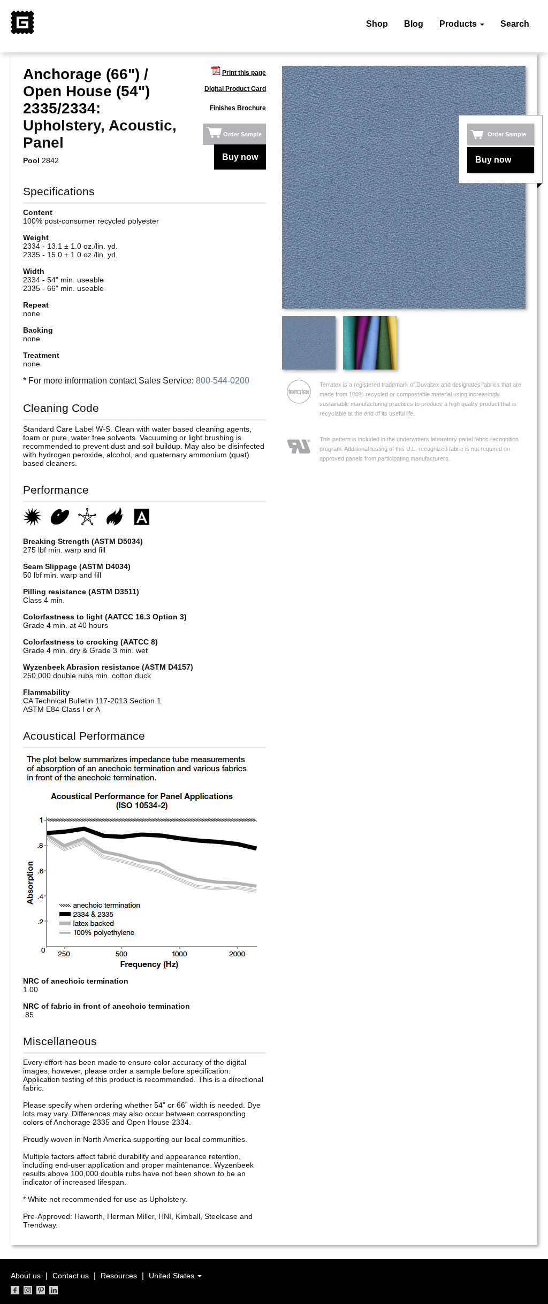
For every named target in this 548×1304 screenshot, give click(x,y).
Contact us (70, 1275)
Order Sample (242, 134)
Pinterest (40, 1290)
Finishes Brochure (238, 108)
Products (459, 23)
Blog (413, 23)
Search (514, 23)
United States (172, 1275)
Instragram (28, 1290)
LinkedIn (53, 1290)
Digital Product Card (235, 89)
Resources (119, 1275)
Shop (377, 23)
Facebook (15, 1290)
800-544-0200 (222, 380)
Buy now (240, 157)
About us (26, 1275)
